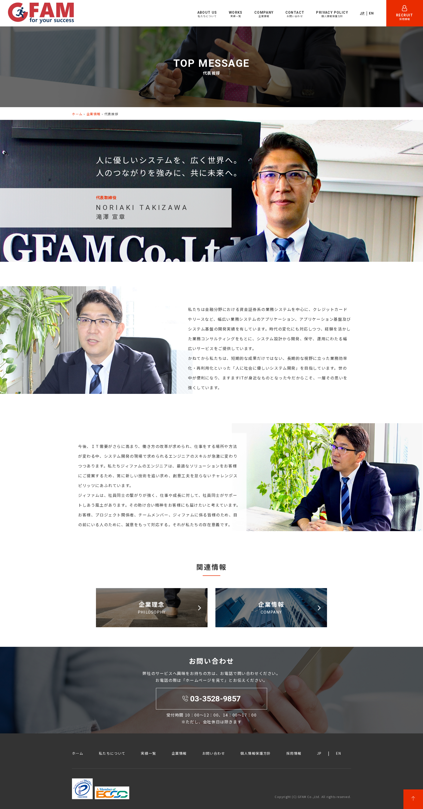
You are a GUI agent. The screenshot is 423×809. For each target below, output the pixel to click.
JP (362, 13)
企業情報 (93, 114)
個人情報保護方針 (255, 753)
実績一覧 (148, 753)
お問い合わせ (213, 753)
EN (371, 13)
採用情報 (294, 753)
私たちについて (112, 753)
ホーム (77, 114)
